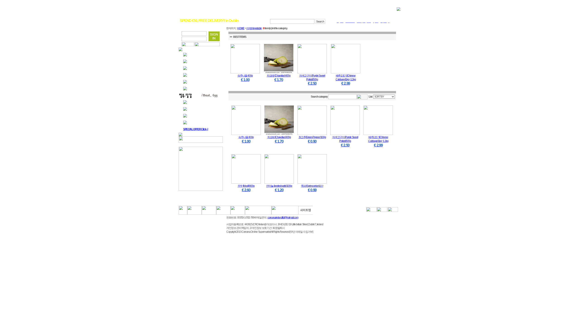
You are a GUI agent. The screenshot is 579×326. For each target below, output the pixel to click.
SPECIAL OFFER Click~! (195, 129)
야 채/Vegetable (254, 28)
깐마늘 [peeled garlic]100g (279, 185)
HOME (240, 28)
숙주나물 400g (245, 75)
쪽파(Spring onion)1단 (312, 185)
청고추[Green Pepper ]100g (312, 137)
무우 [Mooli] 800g (246, 185)
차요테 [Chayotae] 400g (278, 75)
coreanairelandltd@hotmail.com (283, 217)
